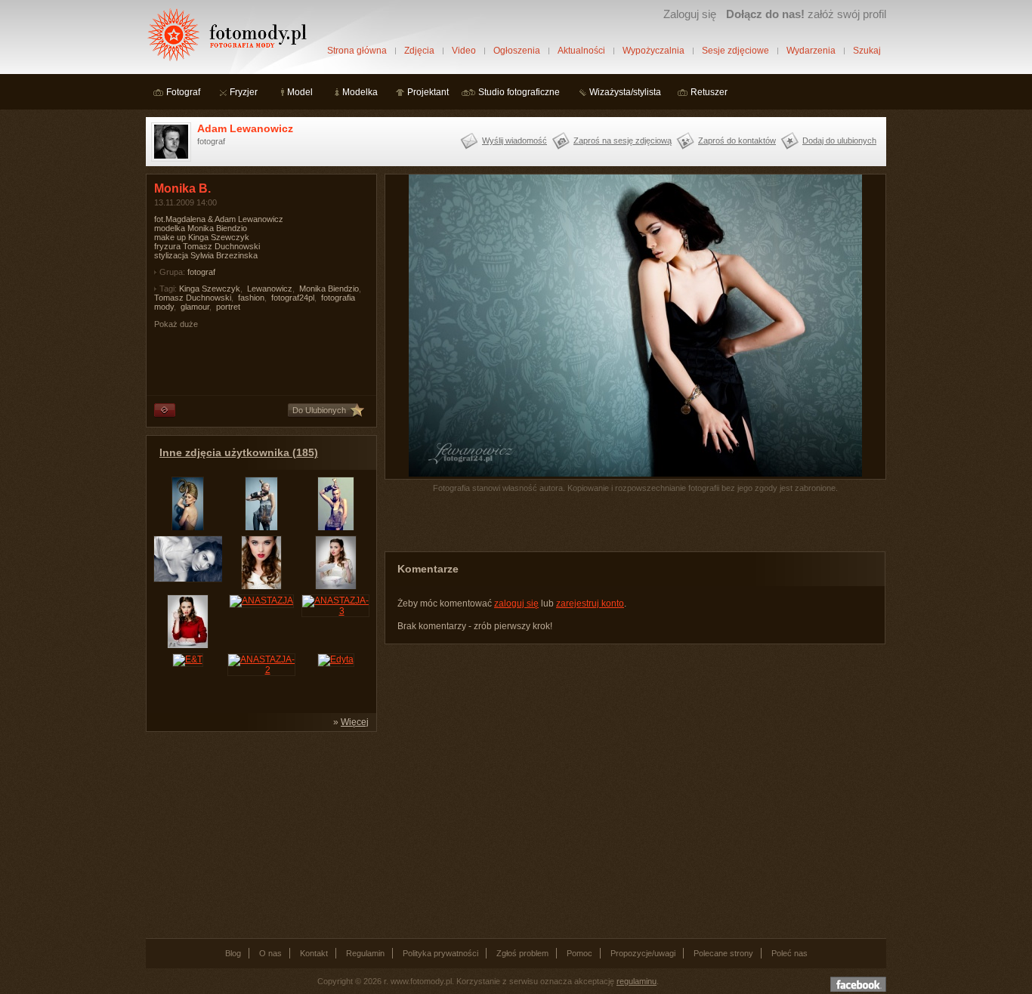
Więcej (355, 722)
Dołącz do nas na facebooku (858, 984)
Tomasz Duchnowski (192, 297)
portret (228, 306)
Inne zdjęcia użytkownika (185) (238, 452)
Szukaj (867, 50)
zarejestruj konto (590, 603)
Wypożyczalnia (653, 50)
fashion (251, 297)
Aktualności (581, 50)
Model (300, 92)
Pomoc (579, 953)
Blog (233, 953)
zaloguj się (516, 603)
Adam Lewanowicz (245, 128)
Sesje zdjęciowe (735, 50)
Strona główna (357, 50)
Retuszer (709, 92)
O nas (270, 953)
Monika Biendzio (329, 288)
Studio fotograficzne (519, 92)
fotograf (201, 271)
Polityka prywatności (440, 953)
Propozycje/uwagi (642, 953)
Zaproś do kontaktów (737, 140)
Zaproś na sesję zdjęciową (622, 140)
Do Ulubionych (319, 410)
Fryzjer (244, 92)
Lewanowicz (269, 288)
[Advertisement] (259, 833)
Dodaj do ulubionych (839, 140)
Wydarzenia (811, 50)
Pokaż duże (176, 324)
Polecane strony (723, 953)
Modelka (360, 92)
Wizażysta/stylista (625, 92)
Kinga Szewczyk (209, 288)
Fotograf (183, 92)
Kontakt (314, 953)
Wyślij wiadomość (514, 140)
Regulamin (365, 953)
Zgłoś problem (522, 953)
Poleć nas (789, 953)
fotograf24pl (292, 297)
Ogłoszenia (516, 50)
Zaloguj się (689, 14)
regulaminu (636, 981)
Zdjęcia (419, 50)
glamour (195, 306)
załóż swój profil (806, 14)
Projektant (428, 92)
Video (464, 50)
